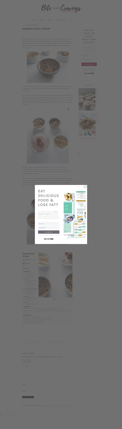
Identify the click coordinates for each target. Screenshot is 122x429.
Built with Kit (48, 239)
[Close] (85, 187)
